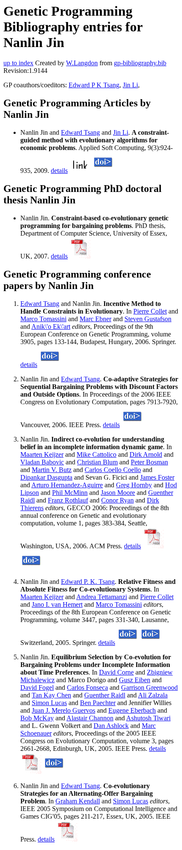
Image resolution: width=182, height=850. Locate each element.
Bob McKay (37, 718)
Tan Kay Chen (51, 695)
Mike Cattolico (96, 454)
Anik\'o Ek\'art (50, 326)
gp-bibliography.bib (140, 63)
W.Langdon (82, 63)
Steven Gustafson (147, 318)
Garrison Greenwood (149, 687)
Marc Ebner (95, 318)
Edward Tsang (80, 132)
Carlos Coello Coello (113, 469)
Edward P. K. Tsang (88, 581)
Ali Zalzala (153, 695)
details (59, 170)
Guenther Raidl (104, 695)
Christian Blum (97, 462)
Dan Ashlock (111, 725)
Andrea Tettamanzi (101, 596)
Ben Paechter (98, 702)
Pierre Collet (150, 311)
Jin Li (130, 85)
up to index (18, 63)
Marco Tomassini (43, 318)
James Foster (157, 477)
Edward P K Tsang (94, 85)
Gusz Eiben (134, 679)
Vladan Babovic (42, 462)
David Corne (116, 672)
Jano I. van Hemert (57, 604)
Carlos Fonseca (87, 687)
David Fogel (37, 687)
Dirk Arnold (146, 454)
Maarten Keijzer (41, 454)
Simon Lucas (49, 702)
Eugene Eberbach (132, 710)
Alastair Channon (89, 718)
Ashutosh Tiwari (148, 718)
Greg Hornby (134, 485)
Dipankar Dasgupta (46, 477)
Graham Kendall (77, 801)
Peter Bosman (149, 462)
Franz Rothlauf (68, 500)
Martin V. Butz (52, 469)
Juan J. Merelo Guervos (63, 710)
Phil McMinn (70, 492)
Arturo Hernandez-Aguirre (67, 485)
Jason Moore (118, 492)
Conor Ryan (117, 500)
